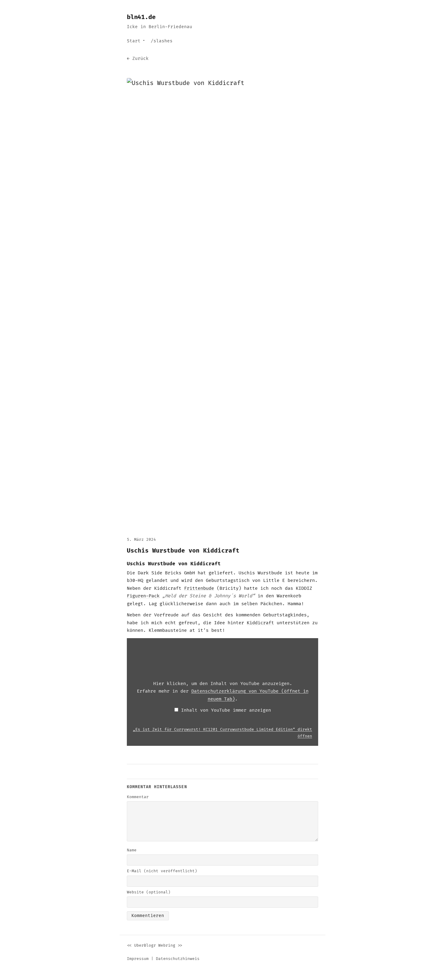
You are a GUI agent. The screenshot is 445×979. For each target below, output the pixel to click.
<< (129, 945)
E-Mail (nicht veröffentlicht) (162, 871)
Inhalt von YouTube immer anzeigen (226, 710)
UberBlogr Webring (154, 945)
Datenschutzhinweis (177, 958)
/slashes (162, 41)
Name (132, 850)
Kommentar (138, 797)
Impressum (138, 958)
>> (180, 945)
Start (133, 41)
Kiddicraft (260, 623)
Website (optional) (148, 892)
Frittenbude (199, 588)
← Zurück (138, 58)
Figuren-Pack (143, 596)
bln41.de (141, 17)
